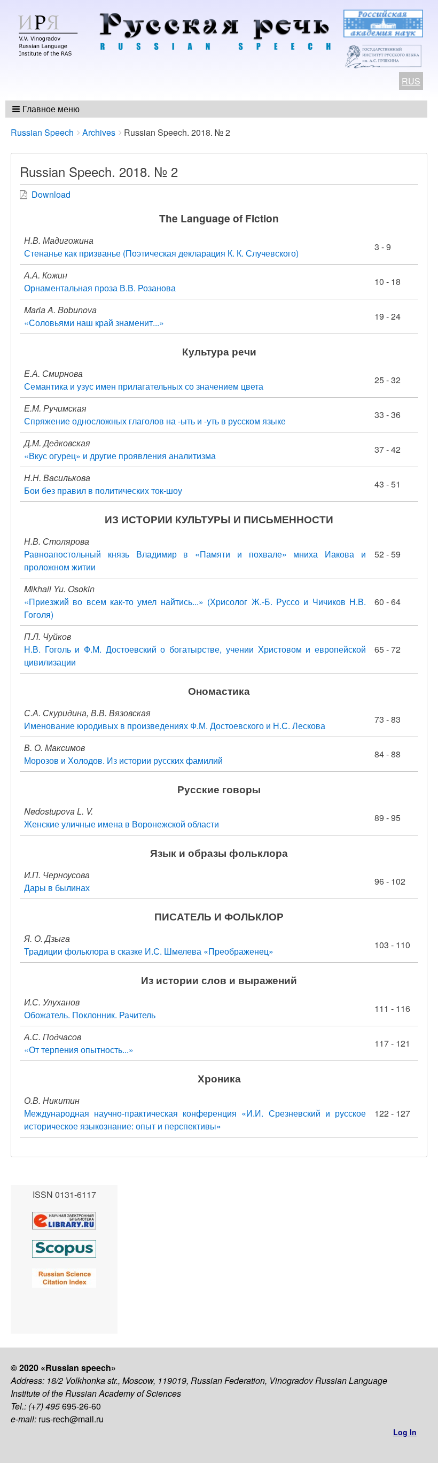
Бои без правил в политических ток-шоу (103, 490)
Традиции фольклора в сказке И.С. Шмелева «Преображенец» (148, 951)
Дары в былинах (57, 887)
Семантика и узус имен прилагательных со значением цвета (143, 386)
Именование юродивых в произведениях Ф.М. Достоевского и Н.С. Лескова (174, 725)
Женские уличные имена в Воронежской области (121, 824)
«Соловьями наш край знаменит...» (94, 322)
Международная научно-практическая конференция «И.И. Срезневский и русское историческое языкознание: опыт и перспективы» (195, 1119)
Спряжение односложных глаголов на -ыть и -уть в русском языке (155, 421)
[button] (46, 109)
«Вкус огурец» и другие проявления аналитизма (120, 456)
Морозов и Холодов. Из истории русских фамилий (123, 760)
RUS (411, 81)
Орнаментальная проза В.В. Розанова (100, 288)
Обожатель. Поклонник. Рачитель (89, 1015)
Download (51, 194)
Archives (98, 132)
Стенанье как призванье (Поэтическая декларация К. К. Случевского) (161, 253)
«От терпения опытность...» (79, 1049)
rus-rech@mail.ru (71, 1419)
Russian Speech (42, 132)
